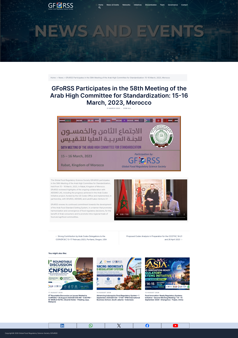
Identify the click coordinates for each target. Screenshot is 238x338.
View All (127, 108)
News (61, 77)
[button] (99, 7)
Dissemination (151, 5)
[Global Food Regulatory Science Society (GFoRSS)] (60, 6)
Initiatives (138, 5)
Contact (184, 5)
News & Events (113, 5)
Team (162, 5)
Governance (173, 5)
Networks (126, 5)
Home (100, 5)
